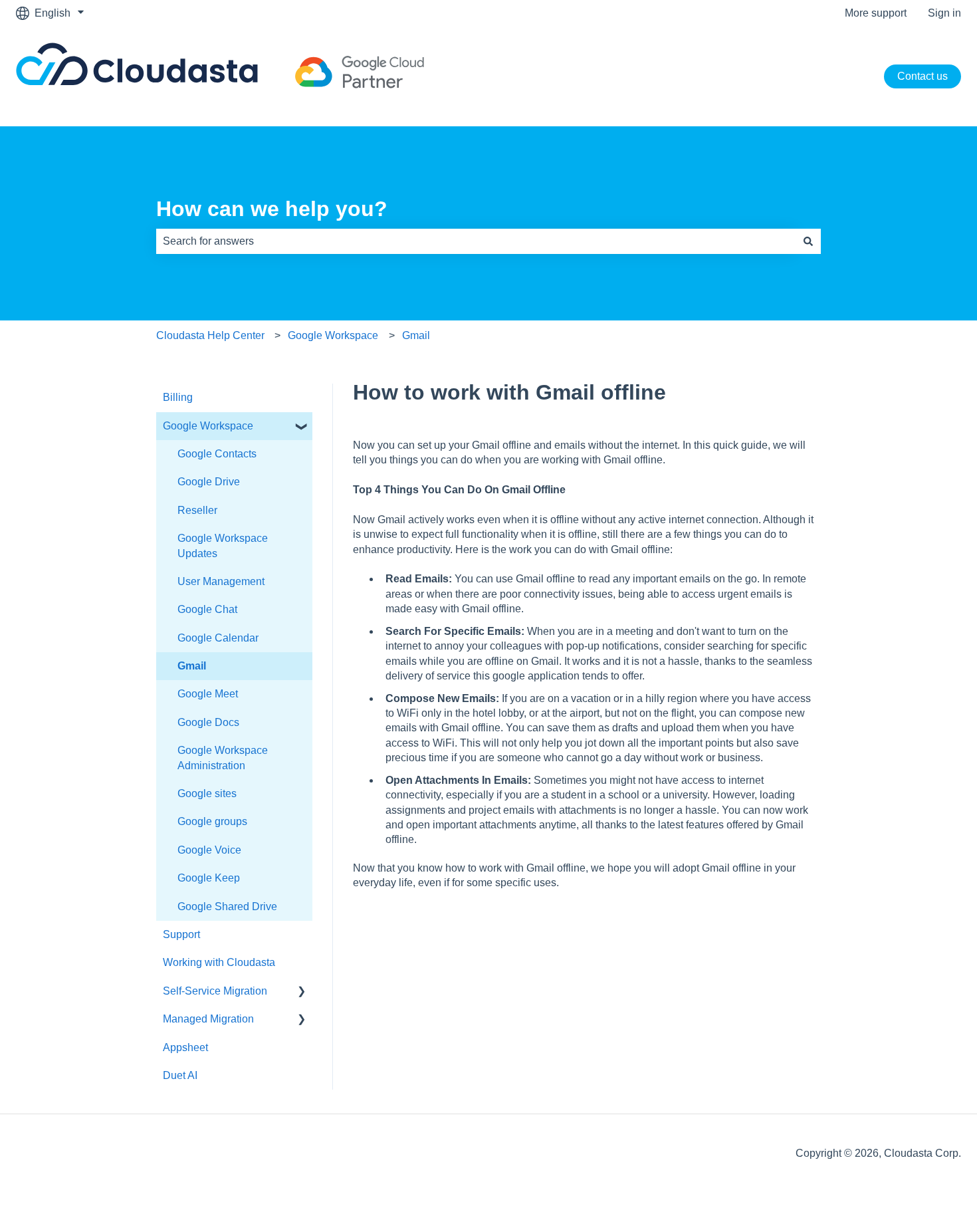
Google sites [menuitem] (207, 793)
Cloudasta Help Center (210, 335)
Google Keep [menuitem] (208, 878)
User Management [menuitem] (221, 581)
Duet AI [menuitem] (180, 1075)
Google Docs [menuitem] (208, 722)
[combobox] (476, 241)
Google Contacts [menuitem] (217, 453)
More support (876, 13)
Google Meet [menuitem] (207, 693)
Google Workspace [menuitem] (208, 425)
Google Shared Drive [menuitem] (227, 906)
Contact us (922, 76)
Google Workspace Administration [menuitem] (222, 758)
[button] (301, 427)
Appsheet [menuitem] (185, 1047)
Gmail (416, 335)
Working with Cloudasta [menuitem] (219, 962)
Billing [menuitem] (178, 397)
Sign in (944, 13)
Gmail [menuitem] (191, 665)
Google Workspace (333, 335)
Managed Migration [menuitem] (208, 1019)
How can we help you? (271, 209)
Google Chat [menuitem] (207, 609)
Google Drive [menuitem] (208, 481)
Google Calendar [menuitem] (218, 638)
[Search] (808, 241)
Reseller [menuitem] (197, 510)
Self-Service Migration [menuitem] (215, 991)
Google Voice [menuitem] (209, 850)
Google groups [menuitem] (212, 821)
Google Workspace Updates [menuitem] (222, 545)
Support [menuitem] (181, 934)
